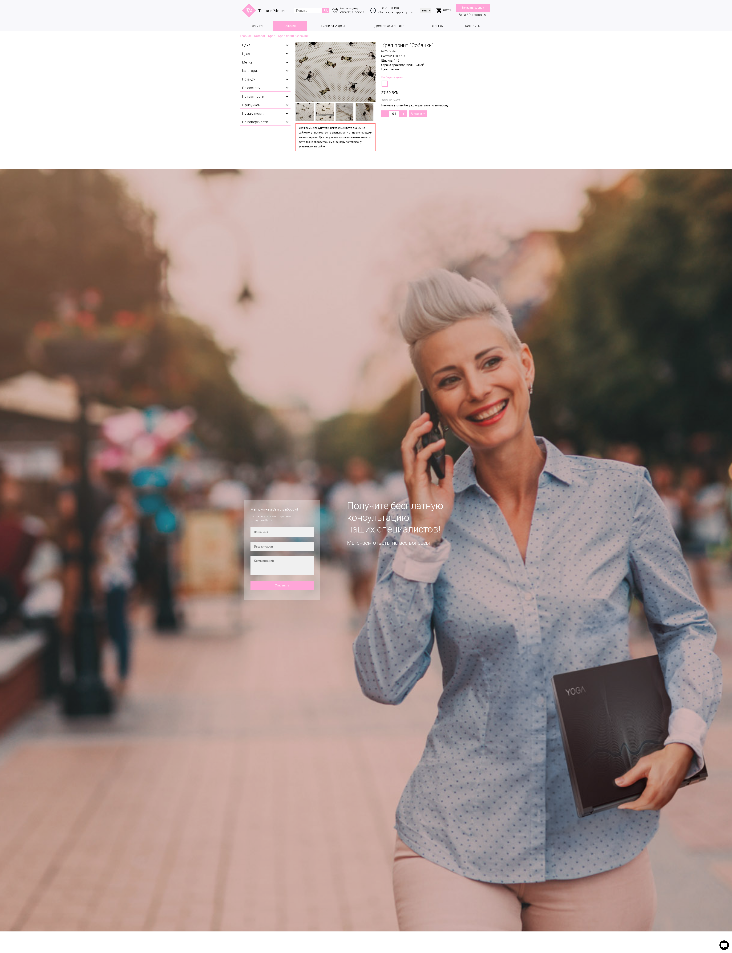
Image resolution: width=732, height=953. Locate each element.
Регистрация (477, 15)
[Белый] (384, 83)
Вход (462, 15)
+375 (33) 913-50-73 (352, 12)
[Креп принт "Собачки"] (335, 72)
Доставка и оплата (389, 26)
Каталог (290, 26)
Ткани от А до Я (333, 26)
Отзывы (437, 26)
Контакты (473, 26)
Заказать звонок (473, 7)
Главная (256, 26)
